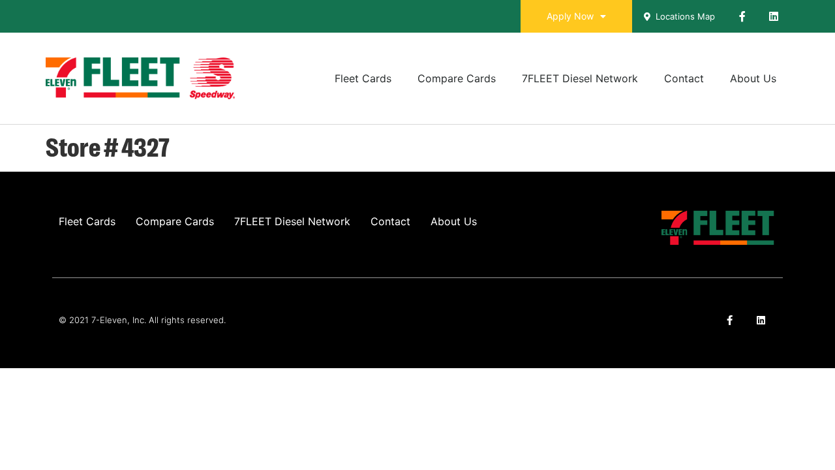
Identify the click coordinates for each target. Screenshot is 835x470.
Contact (684, 78)
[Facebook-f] (742, 16)
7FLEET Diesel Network (580, 78)
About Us (753, 78)
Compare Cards (457, 78)
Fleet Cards (363, 78)
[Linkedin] (773, 16)
